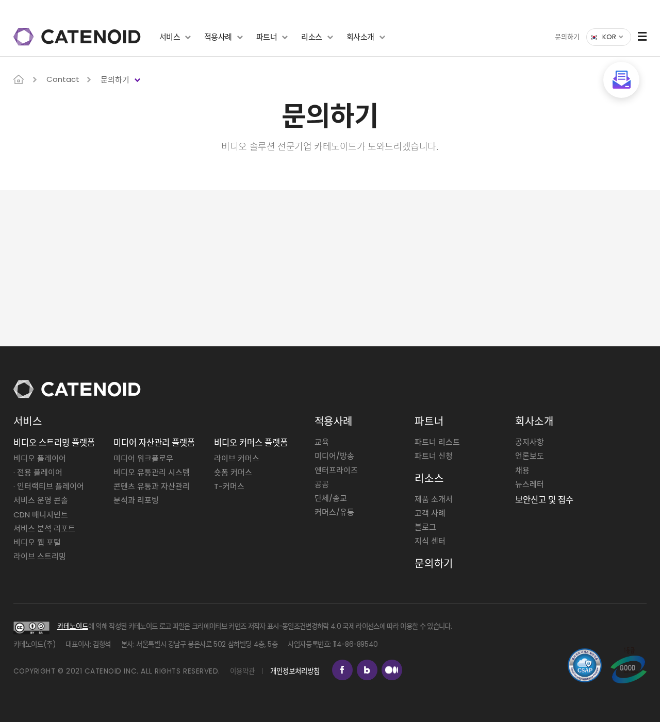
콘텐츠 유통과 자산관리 (151, 486)
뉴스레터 (529, 484)
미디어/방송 (334, 455)
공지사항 (529, 441)
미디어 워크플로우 (143, 458)
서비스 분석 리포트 (44, 528)
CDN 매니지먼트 (40, 514)
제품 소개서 (434, 499)
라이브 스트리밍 (39, 556)
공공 (322, 484)
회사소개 (360, 36)
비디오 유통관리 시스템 (151, 472)
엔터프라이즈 (336, 470)
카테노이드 (72, 626)
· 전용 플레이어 (37, 472)
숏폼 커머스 (233, 472)
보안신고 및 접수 (544, 500)
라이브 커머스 (236, 458)
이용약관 (242, 671)
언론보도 (529, 455)
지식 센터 (430, 540)
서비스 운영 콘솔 (40, 500)
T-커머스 (229, 486)
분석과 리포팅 (136, 500)
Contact (62, 79)
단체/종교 (331, 498)
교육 (322, 441)
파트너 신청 (434, 455)
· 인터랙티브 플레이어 (48, 486)
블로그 (425, 527)
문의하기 (567, 37)
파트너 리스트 (437, 441)
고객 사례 (430, 513)
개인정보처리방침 (295, 671)
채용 (522, 470)
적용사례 (218, 36)
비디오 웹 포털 (37, 542)
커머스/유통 (334, 512)
